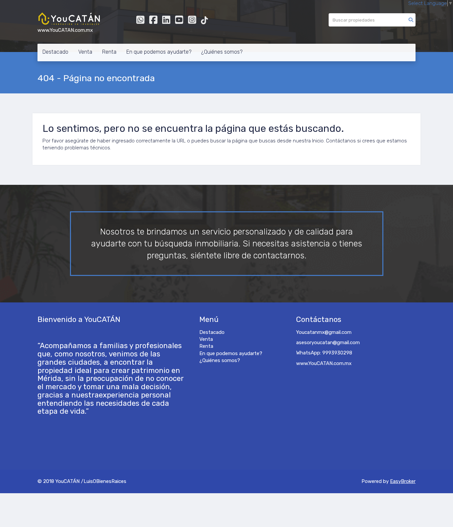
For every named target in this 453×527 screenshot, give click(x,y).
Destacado (55, 52)
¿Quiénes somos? (221, 52)
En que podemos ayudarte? (158, 52)
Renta (109, 52)
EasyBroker (403, 481)
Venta (85, 52)
